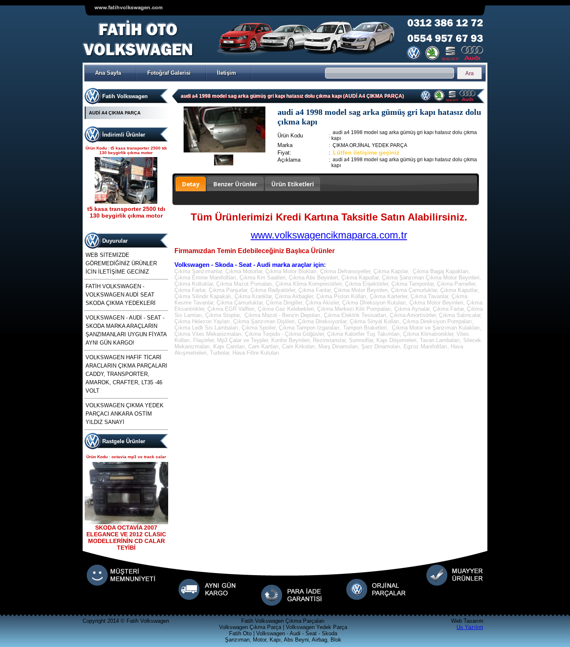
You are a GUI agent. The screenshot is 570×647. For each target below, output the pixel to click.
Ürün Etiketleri (292, 184)
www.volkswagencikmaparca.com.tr (329, 235)
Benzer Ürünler (235, 184)
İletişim (226, 73)
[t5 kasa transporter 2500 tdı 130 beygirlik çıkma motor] (126, 202)
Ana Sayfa (108, 73)
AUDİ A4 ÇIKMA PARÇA (115, 112)
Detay (190, 184)
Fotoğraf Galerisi (169, 73)
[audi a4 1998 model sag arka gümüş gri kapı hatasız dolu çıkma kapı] (224, 150)
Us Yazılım (470, 627)
